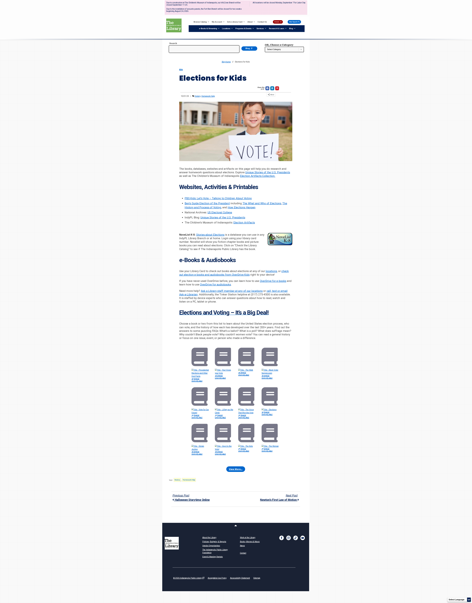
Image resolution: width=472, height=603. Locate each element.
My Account (217, 22)
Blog (291, 28)
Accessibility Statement (240, 578)
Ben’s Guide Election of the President (207, 203)
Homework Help (208, 96)
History (197, 96)
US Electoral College (219, 212)
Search (173, 43)
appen (251, 207)
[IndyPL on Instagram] (288, 538)
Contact (243, 553)
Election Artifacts (244, 222)
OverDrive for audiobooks (215, 284)
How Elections (237, 207)
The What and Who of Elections (262, 203)
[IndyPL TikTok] (295, 538)
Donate (277, 22)
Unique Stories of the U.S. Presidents (267, 172)
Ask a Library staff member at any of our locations (232, 290)
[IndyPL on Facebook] (281, 538)
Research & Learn (276, 28)
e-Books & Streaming (208, 28)
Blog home (226, 62)
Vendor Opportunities (211, 545)
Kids (181, 69)
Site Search (294, 22)
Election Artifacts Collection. (257, 175)
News (242, 545)
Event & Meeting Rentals (212, 557)
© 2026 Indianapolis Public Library (187, 578)
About (250, 22)
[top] (236, 526)
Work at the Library (247, 537)
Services (260, 28)
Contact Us (262, 22)
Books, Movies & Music (250, 541)
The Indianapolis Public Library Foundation (215, 551)
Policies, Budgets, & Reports (214, 541)
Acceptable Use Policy (217, 578)
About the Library (209, 537)
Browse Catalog (200, 22)
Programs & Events (243, 28)
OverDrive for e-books (273, 280)
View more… (236, 469)
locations (271, 271)
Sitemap (256, 578)
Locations (226, 28)
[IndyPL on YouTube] (302, 538)
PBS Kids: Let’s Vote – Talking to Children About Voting (218, 198)
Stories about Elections (210, 234)
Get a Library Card (234, 22)
